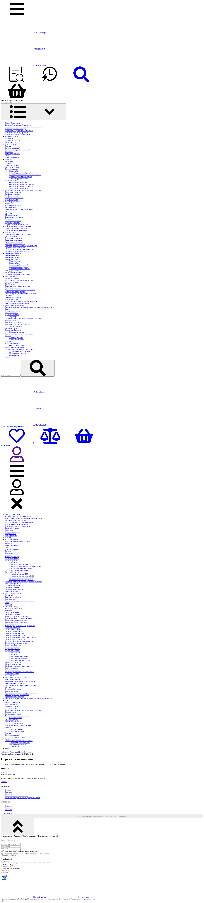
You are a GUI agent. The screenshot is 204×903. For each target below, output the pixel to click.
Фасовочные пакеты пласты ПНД (21, 184)
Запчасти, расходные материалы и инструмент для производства (28, 307)
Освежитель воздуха (12, 236)
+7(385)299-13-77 (39, 49)
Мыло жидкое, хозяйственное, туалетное (20, 234)
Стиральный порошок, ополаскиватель (19, 249)
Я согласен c (21, 851)
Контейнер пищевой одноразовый (17, 150)
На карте (4, 782)
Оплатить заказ (6, 813)
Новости (8, 808)
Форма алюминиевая (12, 157)
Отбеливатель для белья (13, 238)
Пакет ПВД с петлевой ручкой (20, 173)
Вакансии (8, 810)
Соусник (8, 156)
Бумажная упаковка (12, 136)
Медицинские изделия (17, 353)
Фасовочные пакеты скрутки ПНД (22, 188)
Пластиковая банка (12, 282)
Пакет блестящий (15, 261)
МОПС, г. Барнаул (39, 33)
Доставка (8, 792)
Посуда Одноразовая (12, 123)
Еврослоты (9, 161)
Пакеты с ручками (11, 169)
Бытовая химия (10, 232)
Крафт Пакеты (10, 142)
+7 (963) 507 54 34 (39, 65)
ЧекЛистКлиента (15, 326)
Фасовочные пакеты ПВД (18, 182)
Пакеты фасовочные (12, 180)
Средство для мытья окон (14, 240)
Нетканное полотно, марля (15, 292)
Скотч (7, 211)
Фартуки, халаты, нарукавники (16, 225)
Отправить (5, 855)
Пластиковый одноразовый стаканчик (19, 131)
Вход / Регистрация (26, 752)
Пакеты (8, 159)
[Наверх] (17, 826)
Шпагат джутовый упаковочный (17, 303)
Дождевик (9, 219)
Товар (7, 309)
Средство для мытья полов (14, 242)
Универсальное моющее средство (17, 251)
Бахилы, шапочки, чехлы (14, 217)
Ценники (8, 213)
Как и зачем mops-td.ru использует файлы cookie (22, 798)
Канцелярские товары (13, 202)
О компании (9, 806)
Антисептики (14, 355)
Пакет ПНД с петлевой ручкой (20, 177)
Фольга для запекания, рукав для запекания (21, 301)
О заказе (8, 790)
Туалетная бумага (11, 200)
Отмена (13, 855)
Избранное (5, 752)
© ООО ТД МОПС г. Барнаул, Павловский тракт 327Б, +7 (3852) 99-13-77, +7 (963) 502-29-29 (102, 816)
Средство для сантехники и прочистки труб (21, 246)
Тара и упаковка (11, 144)
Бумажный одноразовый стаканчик (18, 125)
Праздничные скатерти (13, 272)
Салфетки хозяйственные (14, 198)
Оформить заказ (6, 102)
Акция (7, 357)
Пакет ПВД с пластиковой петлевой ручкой (25, 175)
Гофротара (9, 138)
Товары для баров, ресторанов (16, 230)
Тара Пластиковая (11, 276)
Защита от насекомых (13, 221)
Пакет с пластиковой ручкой (19, 269)
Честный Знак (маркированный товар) (19, 349)
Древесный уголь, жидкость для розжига (20, 290)
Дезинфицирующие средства (19, 351)
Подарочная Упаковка (13, 253)
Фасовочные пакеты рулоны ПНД (21, 186)
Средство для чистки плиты (15, 248)
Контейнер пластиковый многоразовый (19, 280)
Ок (2, 901)
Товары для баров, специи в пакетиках (19, 226)
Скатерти (8, 295)
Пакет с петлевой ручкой (18, 267)
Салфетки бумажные (12, 194)
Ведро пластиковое (12, 278)
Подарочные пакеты (12, 259)
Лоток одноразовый (12, 154)
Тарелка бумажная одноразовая (16, 133)
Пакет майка (13, 171)
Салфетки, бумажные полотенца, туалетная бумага (23, 190)
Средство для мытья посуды (15, 244)
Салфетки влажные (12, 196)
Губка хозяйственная (12, 288)
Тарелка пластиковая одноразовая (17, 134)
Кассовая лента (10, 207)
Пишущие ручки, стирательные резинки (19, 209)
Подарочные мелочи (12, 257)
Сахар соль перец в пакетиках (16, 228)
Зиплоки (8, 163)
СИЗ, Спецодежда (11, 215)
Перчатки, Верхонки (12, 223)
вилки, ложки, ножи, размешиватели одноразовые (23, 127)
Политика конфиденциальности (16, 796)
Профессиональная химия (14, 305)
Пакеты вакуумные (12, 167)
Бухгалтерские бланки (13, 205)
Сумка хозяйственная (13, 297)
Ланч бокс (9, 152)
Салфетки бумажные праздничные (17, 274)
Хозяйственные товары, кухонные (17, 286)
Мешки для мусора (12, 165)
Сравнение (14, 752)
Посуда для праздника (13, 271)
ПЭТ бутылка (10, 284)
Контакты (8, 794)
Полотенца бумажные (13, 192)
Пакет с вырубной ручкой (18, 179)
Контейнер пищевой (12, 148)
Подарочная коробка (12, 255)
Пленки (8, 146)
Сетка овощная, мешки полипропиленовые (21, 294)
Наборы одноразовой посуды (15, 129)
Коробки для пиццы (12, 140)
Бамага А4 (9, 203)
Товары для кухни (11, 299)
